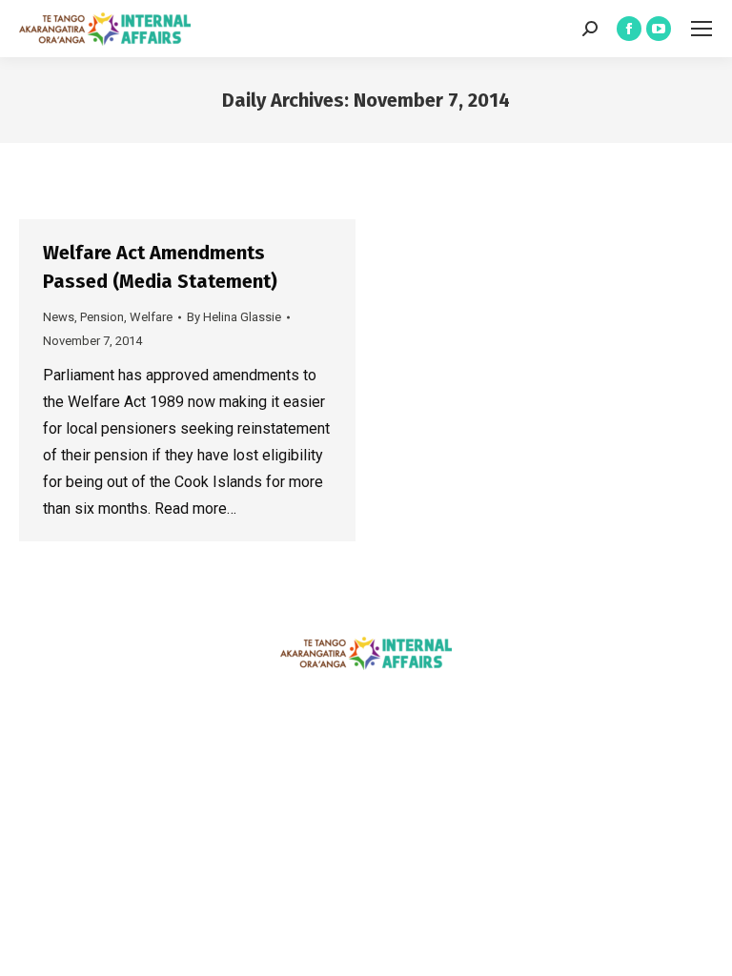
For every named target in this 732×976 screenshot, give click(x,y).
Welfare (151, 317)
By (234, 317)
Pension (102, 317)
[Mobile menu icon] (701, 28)
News (58, 317)
